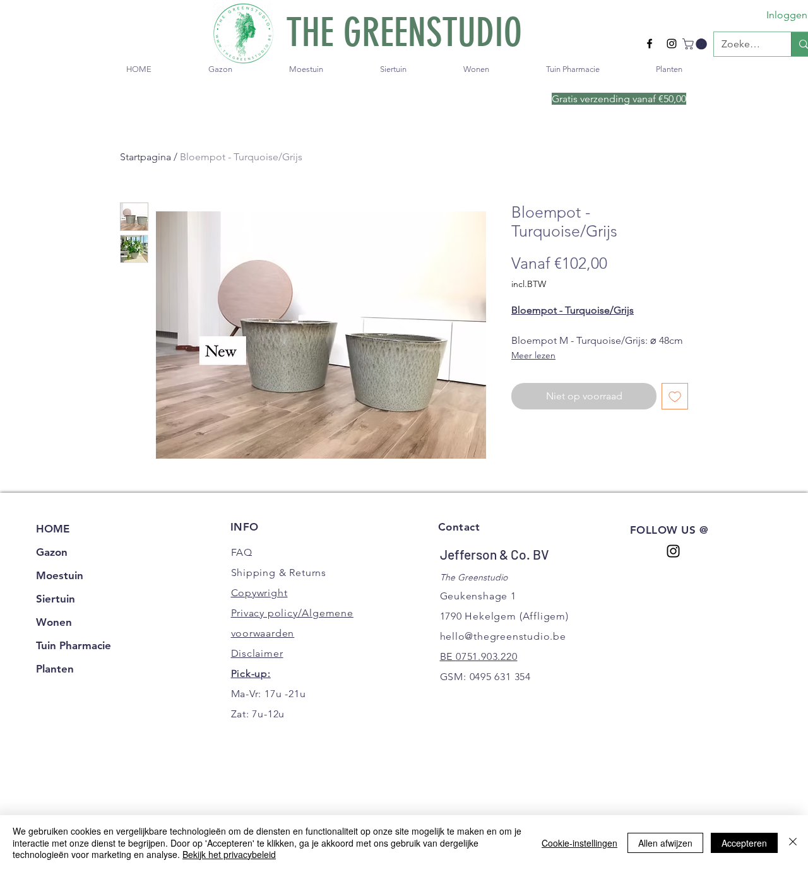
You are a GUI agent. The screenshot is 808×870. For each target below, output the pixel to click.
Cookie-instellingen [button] (579, 843)
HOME (52, 528)
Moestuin (59, 575)
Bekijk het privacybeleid (229, 854)
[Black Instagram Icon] (671, 43)
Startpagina (145, 157)
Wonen (54, 622)
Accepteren (744, 843)
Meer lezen (533, 355)
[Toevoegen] (675, 396)
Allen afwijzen (665, 843)
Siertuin (55, 598)
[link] (696, 44)
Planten (55, 668)
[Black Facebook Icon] (649, 43)
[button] (220, 69)
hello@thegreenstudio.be (503, 636)
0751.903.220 (487, 656)
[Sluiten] (792, 842)
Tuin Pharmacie (73, 645)
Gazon (52, 552)
